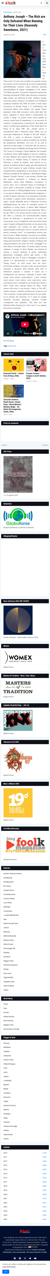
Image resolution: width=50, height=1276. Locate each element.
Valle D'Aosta (8, 1134)
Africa (5, 1004)
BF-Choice (7, 886)
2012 (25, 1161)
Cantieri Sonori (8, 890)
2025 (25, 1215)
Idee (5, 919)
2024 (25, 1211)
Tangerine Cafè (8, 982)
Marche (6, 1085)
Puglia (5, 1101)
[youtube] (35, 1258)
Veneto (6, 1139)
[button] (2, 3)
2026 (25, 1219)
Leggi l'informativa (9, 1267)
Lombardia (7, 1080)
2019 (25, 1190)
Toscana (6, 1122)
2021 (25, 1198)
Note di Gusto (8, 944)
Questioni (6, 957)
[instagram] (25, 1258)
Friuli (5, 1068)
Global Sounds (8, 1016)
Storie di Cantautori (10, 965)
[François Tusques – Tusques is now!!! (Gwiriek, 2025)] (36, 365)
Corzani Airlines (9, 898)
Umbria (6, 1130)
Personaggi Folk (9, 948)
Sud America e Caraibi (11, 1029)
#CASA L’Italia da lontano (12, 874)
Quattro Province (9, 1105)
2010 (25, 1153)
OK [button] (6, 1272)
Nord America (8, 1021)
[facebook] (15, 1258)
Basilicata (7, 1047)
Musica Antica (8, 940)
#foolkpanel (7, 878)
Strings (6, 969)
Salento (6, 1110)
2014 (25, 1169)
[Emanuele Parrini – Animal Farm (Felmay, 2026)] (13, 365)
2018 (25, 1186)
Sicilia (5, 1118)
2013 (25, 1165)
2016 (25, 1178)
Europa (6, 1012)
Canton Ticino (8, 1060)
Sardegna (6, 1114)
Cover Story (7, 903)
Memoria (6, 932)
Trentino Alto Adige (10, 1126)
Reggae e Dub (8, 961)
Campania (7, 1056)
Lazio (5, 1072)
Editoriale (6, 907)
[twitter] (30, 1258)
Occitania (6, 1093)
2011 (25, 1157)
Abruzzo (6, 1043)
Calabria (6, 1051)
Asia (5, 1008)
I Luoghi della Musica (11, 915)
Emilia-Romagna (9, 1064)
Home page (7, 12)
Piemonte (6, 1097)
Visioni (5, 990)
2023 (25, 1207)
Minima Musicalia (9, 936)
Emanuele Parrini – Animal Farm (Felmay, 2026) (13, 374)
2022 (25, 1203)
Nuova (4, 445)
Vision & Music (8, 986)
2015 (25, 1174)
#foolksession (8, 882)
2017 (25, 1182)
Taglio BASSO (8, 977)
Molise (5, 1089)
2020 (25, 1194)
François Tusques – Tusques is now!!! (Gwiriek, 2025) (36, 375)
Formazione (7, 911)
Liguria (5, 1076)
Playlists (6, 953)
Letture (6, 928)
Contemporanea (9, 894)
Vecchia (45, 445)
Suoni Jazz (17, 12)
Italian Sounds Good (10, 923)
